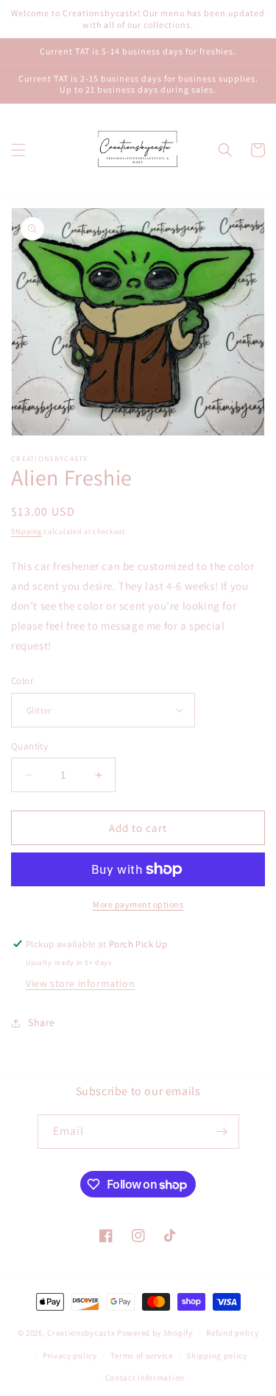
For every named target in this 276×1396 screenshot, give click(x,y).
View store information (80, 983)
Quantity (29, 746)
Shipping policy (216, 1355)
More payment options (138, 904)
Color (22, 680)
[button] (18, 150)
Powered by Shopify (155, 1333)
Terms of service (141, 1355)
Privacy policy (70, 1355)
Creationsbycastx (81, 1333)
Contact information (145, 1377)
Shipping (26, 531)
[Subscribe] (222, 1131)
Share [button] (41, 1022)
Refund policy (232, 1333)
